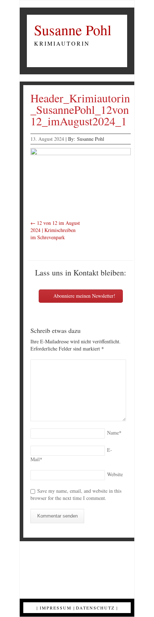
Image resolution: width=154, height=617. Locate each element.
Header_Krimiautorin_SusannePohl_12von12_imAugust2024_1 (80, 109)
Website (115, 474)
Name (114, 432)
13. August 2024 (47, 138)
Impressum (56, 608)
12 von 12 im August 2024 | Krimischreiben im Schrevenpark (55, 230)
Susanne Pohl (72, 30)
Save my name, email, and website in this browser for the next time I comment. (75, 494)
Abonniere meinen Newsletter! (83, 295)
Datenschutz (95, 608)
